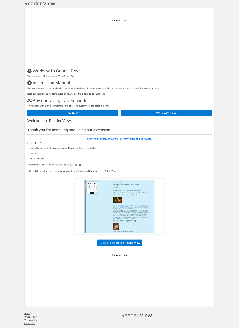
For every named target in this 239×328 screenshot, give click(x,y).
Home (27, 313)
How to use (72, 112)
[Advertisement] (119, 43)
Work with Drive (166, 112)
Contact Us (29, 323)
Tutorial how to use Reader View (119, 242)
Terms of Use (31, 320)
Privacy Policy (30, 317)
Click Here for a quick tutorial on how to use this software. (119, 138)
